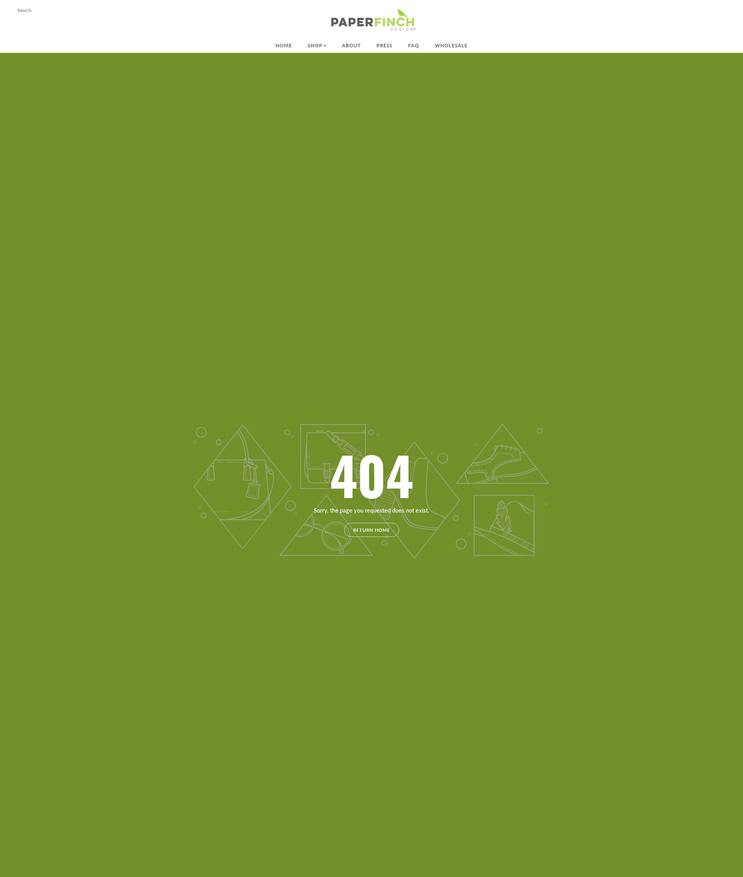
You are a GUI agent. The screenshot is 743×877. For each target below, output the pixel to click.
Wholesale (451, 45)
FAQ (413, 45)
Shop (316, 45)
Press (384, 45)
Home (283, 45)
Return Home (371, 530)
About (351, 45)
